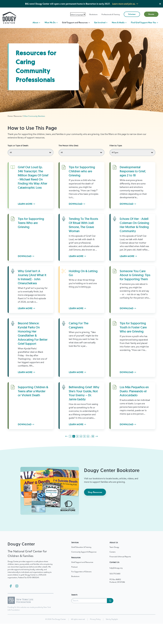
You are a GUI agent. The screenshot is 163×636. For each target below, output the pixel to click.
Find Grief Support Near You (144, 22)
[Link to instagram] (17, 586)
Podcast (74, 567)
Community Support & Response (83, 552)
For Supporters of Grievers (81, 571)
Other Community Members (34, 116)
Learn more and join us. (123, 3)
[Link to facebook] (11, 586)
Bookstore (93, 14)
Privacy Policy (95, 619)
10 (93, 436)
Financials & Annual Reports (120, 556)
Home (10, 116)
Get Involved (100, 22)
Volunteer (132, 14)
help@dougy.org (116, 568)
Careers (113, 552)
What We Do (50, 22)
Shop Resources (95, 492)
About (36, 22)
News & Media (118, 22)
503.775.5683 (115, 573)
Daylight (114, 619)
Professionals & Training (110, 14)
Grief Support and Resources (75, 22)
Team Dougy (114, 547)
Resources (18, 116)
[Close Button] (160, 4)
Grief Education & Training (81, 547)
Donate (151, 14)
